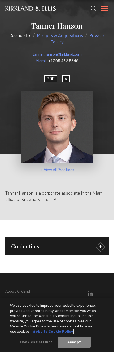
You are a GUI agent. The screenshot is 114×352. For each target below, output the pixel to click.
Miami (41, 61)
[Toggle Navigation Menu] (105, 9)
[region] (57, 325)
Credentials (25, 246)
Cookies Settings (36, 342)
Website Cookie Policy (53, 331)
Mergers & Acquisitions (60, 35)
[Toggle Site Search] (93, 8)
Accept (74, 342)
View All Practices (59, 170)
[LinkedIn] (90, 293)
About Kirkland (17, 291)
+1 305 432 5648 (63, 61)
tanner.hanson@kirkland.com (57, 54)
